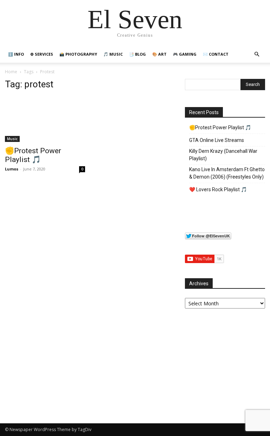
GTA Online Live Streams (216, 140)
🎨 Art (159, 54)
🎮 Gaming (185, 54)
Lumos (11, 169)
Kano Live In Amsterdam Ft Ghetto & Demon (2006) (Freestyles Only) (227, 173)
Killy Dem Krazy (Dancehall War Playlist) (223, 154)
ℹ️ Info (16, 54)
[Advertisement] (225, 360)
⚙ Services (41, 54)
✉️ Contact (216, 54)
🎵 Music (113, 54)
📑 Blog (137, 54)
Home (11, 72)
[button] (256, 54)
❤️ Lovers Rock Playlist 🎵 (218, 189)
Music (12, 138)
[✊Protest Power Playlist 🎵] (45, 119)
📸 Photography (78, 54)
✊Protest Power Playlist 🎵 (33, 155)
